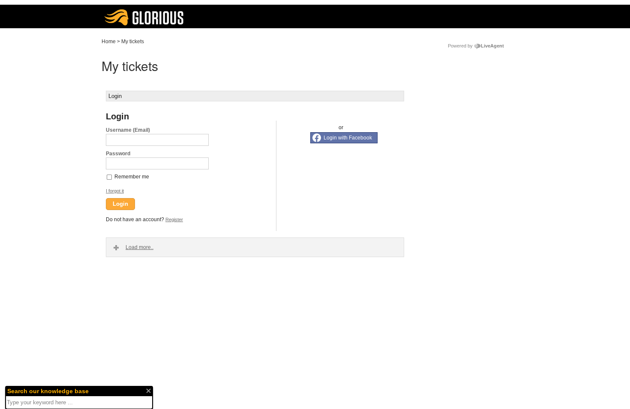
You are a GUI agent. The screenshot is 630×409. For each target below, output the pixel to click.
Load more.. (139, 247)
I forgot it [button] (115, 190)
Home (109, 41)
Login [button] (120, 204)
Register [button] (174, 219)
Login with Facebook (348, 138)
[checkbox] (110, 177)
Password (118, 153)
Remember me (131, 177)
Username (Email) (128, 130)
